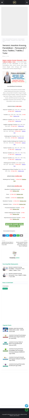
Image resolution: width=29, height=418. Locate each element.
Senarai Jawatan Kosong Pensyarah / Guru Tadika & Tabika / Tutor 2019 (17, 275)
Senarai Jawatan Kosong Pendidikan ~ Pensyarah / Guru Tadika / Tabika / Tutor (16, 268)
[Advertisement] (14, 21)
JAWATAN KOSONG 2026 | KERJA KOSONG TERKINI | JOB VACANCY (18, 415)
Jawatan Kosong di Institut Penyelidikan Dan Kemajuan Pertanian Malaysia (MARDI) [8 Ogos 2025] (16, 351)
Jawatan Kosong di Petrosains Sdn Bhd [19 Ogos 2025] (17, 364)
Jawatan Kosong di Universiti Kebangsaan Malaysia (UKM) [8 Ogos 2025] (17, 358)
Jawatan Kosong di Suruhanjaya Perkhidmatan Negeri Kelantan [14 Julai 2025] (17, 336)
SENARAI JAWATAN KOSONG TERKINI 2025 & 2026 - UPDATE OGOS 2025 (16, 330)
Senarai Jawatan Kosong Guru (11, 39)
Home (4, 39)
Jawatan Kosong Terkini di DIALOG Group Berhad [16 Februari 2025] (16, 343)
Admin (17, 258)
